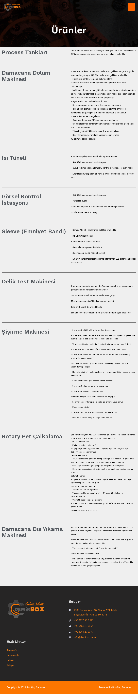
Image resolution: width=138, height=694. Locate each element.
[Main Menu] (131, 7)
